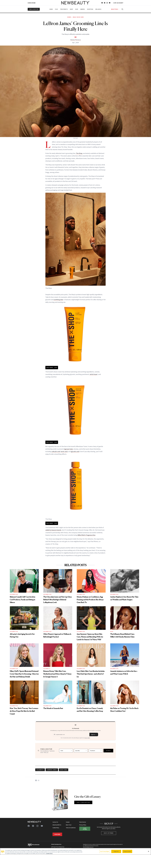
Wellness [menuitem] (98, 9)
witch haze (93, 374)
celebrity (40, 769)
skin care (63, 769)
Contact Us (55, 822)
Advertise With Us (57, 825)
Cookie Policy (56, 827)
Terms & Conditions (71, 827)
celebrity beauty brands (53, 530)
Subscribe (32, 3)
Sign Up (93, 734)
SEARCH (108, 750)
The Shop (79, 153)
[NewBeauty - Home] (75, 2)
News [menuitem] (51, 9)
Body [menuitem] (71, 9)
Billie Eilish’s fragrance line (86, 535)
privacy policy (87, 737)
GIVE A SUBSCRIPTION (83, 802)
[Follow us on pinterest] (104, 2)
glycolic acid (75, 451)
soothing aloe (58, 300)
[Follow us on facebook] (102, 2)
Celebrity (46, 668)
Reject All (116, 851)
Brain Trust (68, 825)
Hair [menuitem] (76, 9)
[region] (75, 851)
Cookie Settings (85, 828)
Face (111, 631)
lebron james (52, 769)
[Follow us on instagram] (107, 2)
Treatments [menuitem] (64, 9)
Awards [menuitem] (82, 9)
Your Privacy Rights (104, 851)
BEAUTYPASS (114, 9)
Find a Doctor (82, 822)
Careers (68, 822)
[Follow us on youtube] (109, 2)
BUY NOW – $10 (52, 367)
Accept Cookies (127, 851)
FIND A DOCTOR (33, 9)
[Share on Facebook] (36, 780)
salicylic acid (56, 451)
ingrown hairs (68, 449)
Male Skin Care (78, 17)
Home (69, 17)
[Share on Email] (38, 780)
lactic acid (64, 451)
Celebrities (14, 594)
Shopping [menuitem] (90, 9)
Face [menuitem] (56, 9)
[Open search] (122, 9)
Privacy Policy (82, 825)
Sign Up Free (109, 833)
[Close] (148, 851)
